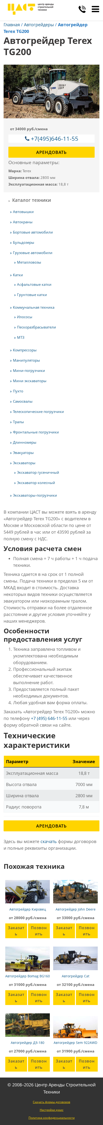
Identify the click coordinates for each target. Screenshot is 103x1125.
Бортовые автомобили (33, 232)
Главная (12, 24)
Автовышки (23, 211)
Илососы (24, 316)
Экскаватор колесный (36, 482)
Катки (18, 274)
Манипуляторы (26, 360)
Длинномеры (24, 442)
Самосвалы (23, 401)
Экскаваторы (24, 462)
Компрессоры (25, 350)
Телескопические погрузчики (38, 411)
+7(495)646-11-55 (54, 138)
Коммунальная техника (33, 307)
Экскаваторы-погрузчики (35, 495)
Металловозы (29, 262)
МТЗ (20, 337)
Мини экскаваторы (29, 380)
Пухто (18, 391)
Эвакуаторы (23, 452)
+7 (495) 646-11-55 (49, 718)
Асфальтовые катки (34, 284)
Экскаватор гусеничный (38, 472)
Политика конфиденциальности (52, 1118)
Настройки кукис (51, 1110)
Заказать (16, 931)
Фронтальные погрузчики (36, 432)
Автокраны (23, 221)
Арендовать (51, 152)
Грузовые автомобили (32, 252)
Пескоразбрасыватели (36, 327)
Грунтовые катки (32, 294)
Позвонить (39, 931)
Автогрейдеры (39, 24)
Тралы (18, 421)
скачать (48, 841)
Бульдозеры (23, 242)
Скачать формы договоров (51, 1102)
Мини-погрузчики (29, 370)
